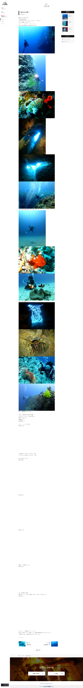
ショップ (2, 23)
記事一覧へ (38, 650)
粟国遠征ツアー (22, 419)
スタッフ (2, 21)
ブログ (2, 19)
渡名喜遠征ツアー (22, 421)
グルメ (66, 41)
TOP (19, 655)
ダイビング (67, 39)
